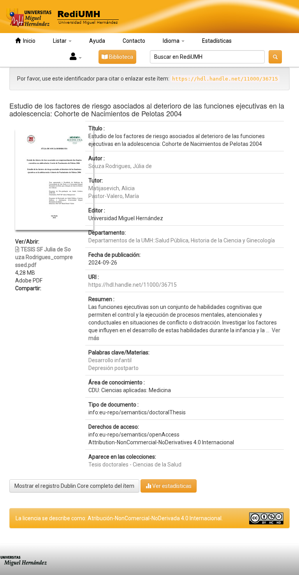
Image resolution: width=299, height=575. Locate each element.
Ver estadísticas (171, 486)
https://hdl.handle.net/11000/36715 (132, 285)
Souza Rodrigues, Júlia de (120, 166)
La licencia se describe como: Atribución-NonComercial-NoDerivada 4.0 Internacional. (119, 518)
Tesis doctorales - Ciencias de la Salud (134, 464)
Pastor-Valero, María (113, 196)
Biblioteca (120, 57)
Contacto (134, 41)
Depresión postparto (113, 368)
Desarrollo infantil (110, 360)
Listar (60, 41)
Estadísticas (217, 41)
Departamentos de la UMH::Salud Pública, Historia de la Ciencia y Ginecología (181, 240)
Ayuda (97, 41)
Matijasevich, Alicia (111, 188)
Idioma (172, 41)
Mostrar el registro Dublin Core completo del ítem (74, 486)
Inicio (28, 41)
